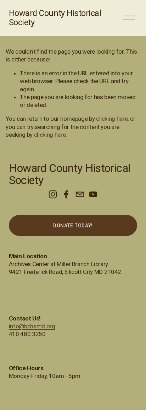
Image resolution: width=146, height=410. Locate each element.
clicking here (112, 118)
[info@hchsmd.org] (79, 194)
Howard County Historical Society (55, 17)
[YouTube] (93, 194)
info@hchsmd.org (32, 326)
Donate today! (73, 225)
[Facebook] (66, 194)
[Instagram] (53, 194)
